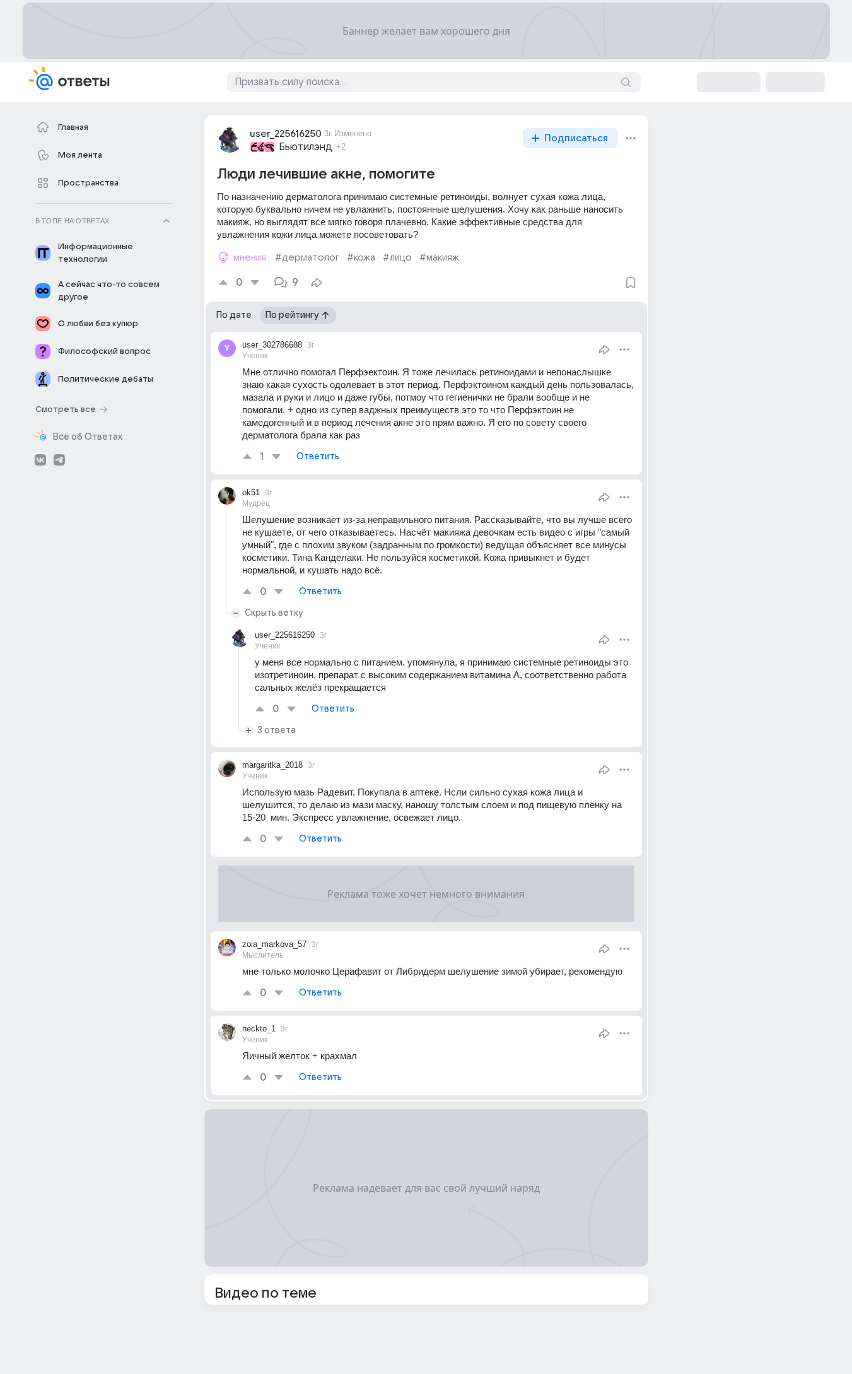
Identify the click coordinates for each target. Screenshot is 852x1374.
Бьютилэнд (305, 147)
